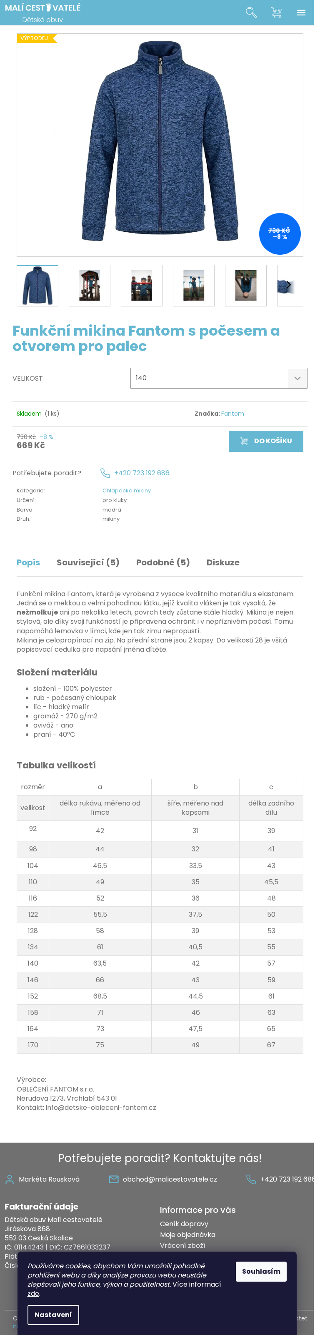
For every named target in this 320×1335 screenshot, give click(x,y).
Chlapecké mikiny (126, 490)
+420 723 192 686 (142, 473)
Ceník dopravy (184, 1224)
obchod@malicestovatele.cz (170, 1179)
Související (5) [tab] (88, 562)
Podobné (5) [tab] (163, 562)
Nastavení (53, 1315)
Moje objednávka (187, 1235)
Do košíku (273, 441)
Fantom (232, 413)
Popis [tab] (28, 562)
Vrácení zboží (182, 1245)
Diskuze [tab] (223, 562)
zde (33, 1293)
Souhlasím (261, 1271)
